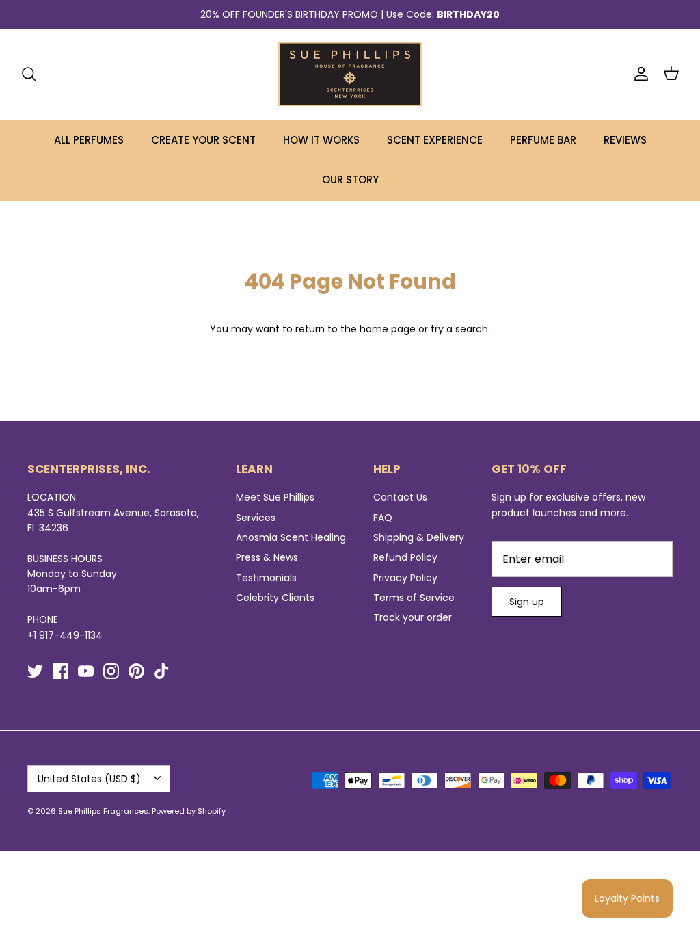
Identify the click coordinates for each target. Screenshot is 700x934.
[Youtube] (86, 671)
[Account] (638, 74)
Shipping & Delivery (418, 537)
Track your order (412, 617)
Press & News (267, 557)
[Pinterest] (136, 671)
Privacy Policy (405, 578)
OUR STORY (350, 179)
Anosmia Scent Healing (291, 537)
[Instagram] (111, 671)
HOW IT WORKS (321, 140)
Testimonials (266, 578)
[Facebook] (60, 671)
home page (388, 329)
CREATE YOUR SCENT (203, 140)
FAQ (382, 517)
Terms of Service (414, 597)
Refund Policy (405, 557)
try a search (459, 329)
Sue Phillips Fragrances (103, 810)
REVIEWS (625, 140)
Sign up (526, 602)
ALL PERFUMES (89, 140)
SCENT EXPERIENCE (435, 140)
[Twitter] (35, 671)
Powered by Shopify (189, 810)
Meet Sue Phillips (275, 497)
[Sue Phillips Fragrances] (350, 74)
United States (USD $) (89, 779)
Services (255, 517)
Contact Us (400, 497)
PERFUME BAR (543, 140)
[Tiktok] (162, 671)
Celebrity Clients (275, 597)
